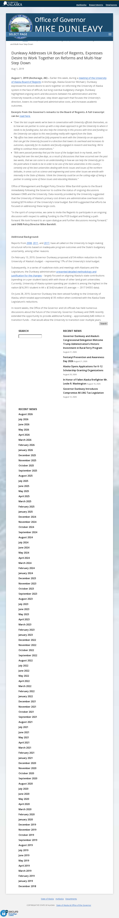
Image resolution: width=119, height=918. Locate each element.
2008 (29, 243)
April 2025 (24, 496)
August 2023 (26, 598)
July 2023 (23, 604)
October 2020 (26, 773)
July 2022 (23, 665)
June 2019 (24, 855)
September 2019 (28, 840)
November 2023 (27, 583)
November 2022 (27, 645)
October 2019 (26, 835)
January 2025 (26, 511)
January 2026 (26, 450)
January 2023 (26, 634)
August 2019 (26, 845)
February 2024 (27, 568)
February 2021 (27, 752)
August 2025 (26, 475)
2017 (46, 243)
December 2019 (27, 824)
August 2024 (26, 537)
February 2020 (27, 814)
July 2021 (23, 727)
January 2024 (26, 573)
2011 (35, 243)
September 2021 (28, 716)
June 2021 (24, 732)
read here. (24, 116)
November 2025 (27, 460)
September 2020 (28, 778)
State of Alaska (19, 3)
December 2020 (27, 763)
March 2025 (25, 501)
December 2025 (27, 455)
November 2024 (27, 521)
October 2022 (26, 650)
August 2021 (26, 722)
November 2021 (27, 706)
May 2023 (24, 614)
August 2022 (26, 660)
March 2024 (25, 563)
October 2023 (26, 588)
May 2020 (24, 799)
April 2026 (24, 434)
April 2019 (24, 865)
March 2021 (25, 747)
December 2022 (27, 640)
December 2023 (27, 578)
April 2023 (24, 619)
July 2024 (23, 542)
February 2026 (27, 445)
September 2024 (28, 532)
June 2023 (24, 609)
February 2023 (27, 629)
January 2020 (26, 819)
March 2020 (25, 809)
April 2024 (24, 557)
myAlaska (81, 5)
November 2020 (27, 768)
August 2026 (26, 414)
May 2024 (24, 552)
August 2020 (26, 783)
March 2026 (25, 439)
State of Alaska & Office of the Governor (73, 905)
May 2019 (24, 860)
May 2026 (24, 429)
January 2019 (26, 881)
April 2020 (24, 804)
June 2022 (24, 670)
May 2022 (24, 675)
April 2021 (24, 742)
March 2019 (25, 870)
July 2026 (23, 419)
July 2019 (23, 850)
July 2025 (23, 481)
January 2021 (26, 758)
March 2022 (25, 686)
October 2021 (26, 711)
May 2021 (24, 737)
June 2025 (24, 486)
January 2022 (26, 696)
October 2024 (26, 527)
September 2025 (28, 470)
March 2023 (25, 624)
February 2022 (27, 691)
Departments (96, 5)
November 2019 (27, 829)
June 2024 (24, 547)
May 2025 (24, 491)
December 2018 (27, 886)
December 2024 (27, 516)
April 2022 (24, 681)
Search (103, 323)
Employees (111, 5)
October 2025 (26, 465)
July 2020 (23, 788)
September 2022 (28, 655)
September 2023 (28, 593)
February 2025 (27, 506)
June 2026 (24, 424)
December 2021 (27, 701)
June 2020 (24, 793)
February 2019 (27, 875)
